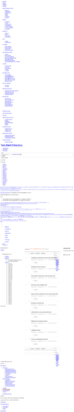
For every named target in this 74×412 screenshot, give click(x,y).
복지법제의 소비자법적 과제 (37, 303)
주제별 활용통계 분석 (9, 76)
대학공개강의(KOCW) (9, 369)
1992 (10, 302)
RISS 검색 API (8, 98)
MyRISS (4, 3)
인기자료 (7, 86)
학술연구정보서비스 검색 (8, 8)
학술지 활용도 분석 (9, 77)
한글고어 (4, 167)
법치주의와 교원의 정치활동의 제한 (39, 284)
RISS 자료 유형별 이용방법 (10, 57)
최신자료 (7, 85)
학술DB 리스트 (8, 129)
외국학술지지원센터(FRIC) (10, 371)
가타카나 (4, 165)
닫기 (1, 221)
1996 (10, 298)
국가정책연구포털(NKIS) (15, 259)
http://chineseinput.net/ (4, 192)
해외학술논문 (8, 12)
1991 (10, 304)
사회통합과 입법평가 (35, 330)
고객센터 (4, 4)
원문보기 (35, 262)
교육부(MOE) (8, 379)
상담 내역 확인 (8, 68)
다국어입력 (5, 150)
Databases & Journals (7, 126)
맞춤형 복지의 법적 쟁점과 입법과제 (39, 321)
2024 (11, 266)
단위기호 (4, 181)
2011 (10, 281)
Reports (6, 124)
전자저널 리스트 (8, 128)
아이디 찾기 (7, 35)
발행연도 (7, 262)
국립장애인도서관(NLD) (10, 381)
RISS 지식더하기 (8, 47)
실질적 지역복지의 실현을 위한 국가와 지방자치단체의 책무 (44, 294)
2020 (10, 270)
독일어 (4, 171)
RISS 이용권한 (8, 55)
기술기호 (4, 176)
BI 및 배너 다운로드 (9, 50)
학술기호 (4, 175)
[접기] (63, 252)
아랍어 (4, 184)
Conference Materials (9, 122)
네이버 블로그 (6, 406)
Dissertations (7, 121)
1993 (10, 301)
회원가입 (4, 1)
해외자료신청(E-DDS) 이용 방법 (11, 90)
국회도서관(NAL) (8, 383)
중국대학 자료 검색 (9, 94)
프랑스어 (4, 170)
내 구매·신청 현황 (8, 26)
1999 (10, 294)
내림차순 (55, 255)
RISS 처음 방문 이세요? (7, 52)
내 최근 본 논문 (8, 24)
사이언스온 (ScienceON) (10, 385)
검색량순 (7, 256)
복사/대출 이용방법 (9, 59)
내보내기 (32, 253)
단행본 (6, 15)
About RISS (5, 44)
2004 (10, 289)
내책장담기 (38, 253)
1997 (10, 297)
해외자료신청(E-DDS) (7, 88)
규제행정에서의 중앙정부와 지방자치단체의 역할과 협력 (43, 257)
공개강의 (7, 17)
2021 (10, 269)
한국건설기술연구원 (13, 261)
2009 (10, 283)
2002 (10, 291)
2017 (10, 274)
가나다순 (7, 257)
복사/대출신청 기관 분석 (10, 79)
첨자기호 (4, 177)
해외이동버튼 (3, 410)
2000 (10, 293)
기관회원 (7, 375)
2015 (10, 276)
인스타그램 (5, 407)
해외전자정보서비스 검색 (8, 117)
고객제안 (7, 69)
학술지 (6, 14)
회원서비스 (5, 31)
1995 (10, 299)
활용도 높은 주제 (8, 81)
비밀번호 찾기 (8, 36)
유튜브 (4, 408)
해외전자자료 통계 (6, 139)
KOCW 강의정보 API (9, 99)
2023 (10, 267)
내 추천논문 (7, 21)
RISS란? (6, 54)
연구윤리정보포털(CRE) (10, 384)
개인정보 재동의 (6, 390)
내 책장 (6, 22)
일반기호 (4, 182)
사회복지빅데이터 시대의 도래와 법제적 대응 (41, 312)
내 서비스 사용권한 (9, 27)
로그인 (4, 2)
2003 (10, 290)
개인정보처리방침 (6, 389)
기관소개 (4, 391)
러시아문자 (5, 179)
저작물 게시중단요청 (7, 393)
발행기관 (7, 258)
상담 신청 (7, 67)
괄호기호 (4, 173)
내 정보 (6, 41)
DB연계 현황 (7, 48)
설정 (4, 39)
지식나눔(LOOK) (8, 376)
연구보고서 (7, 16)
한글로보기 (43, 253)
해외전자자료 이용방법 (10, 60)
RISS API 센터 (5, 96)
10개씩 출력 (56, 352)
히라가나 (4, 164)
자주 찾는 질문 (8, 65)
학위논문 (7, 10)
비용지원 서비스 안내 (9, 91)
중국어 (4, 166)
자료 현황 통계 (8, 74)
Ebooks (6, 120)
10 (29, 338)
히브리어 (4, 172)
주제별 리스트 (8, 131)
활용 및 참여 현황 (8, 105)
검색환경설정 (8, 42)
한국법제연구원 (34, 259)
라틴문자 (4, 178)
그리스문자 (5, 169)
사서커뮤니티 (8, 373)
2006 (10, 286)
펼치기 (13, 305)
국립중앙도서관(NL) (9, 382)
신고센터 (7, 70)
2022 (10, 268)
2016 (10, 275)
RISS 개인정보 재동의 (7, 113)
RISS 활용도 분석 (6, 72)
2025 (11, 264)
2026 (10, 263)
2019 (10, 271)
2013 (10, 278)
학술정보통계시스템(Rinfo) (10, 370)
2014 (10, 277)
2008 (10, 284)
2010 (10, 282)
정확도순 (55, 253)
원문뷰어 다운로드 (6, 111)
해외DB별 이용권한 (9, 136)
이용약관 (4, 388)
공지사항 (4, 115)
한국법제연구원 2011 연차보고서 (38, 266)
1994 (10, 300)
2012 (10, 279)
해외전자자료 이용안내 (7, 133)
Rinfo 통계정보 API (9, 102)
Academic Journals (8, 119)
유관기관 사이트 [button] (6, 378)
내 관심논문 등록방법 (9, 56)
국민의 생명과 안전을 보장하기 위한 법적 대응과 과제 (43, 275)
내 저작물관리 (8, 25)
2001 (10, 292)
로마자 (4, 183)
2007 (10, 285)
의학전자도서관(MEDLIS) (10, 377)
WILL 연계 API (8, 101)
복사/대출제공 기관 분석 (10, 78)
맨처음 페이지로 (26, 354)
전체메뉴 (4, 6)
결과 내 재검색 (5, 157)
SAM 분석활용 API (9, 104)
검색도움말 (5, 149)
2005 (10, 287)
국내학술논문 (8, 11)
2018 (10, 272)
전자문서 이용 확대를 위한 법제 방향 (39, 339)
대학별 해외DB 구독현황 (10, 137)
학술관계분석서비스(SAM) (10, 372)
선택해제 (2, 250)
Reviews (6, 123)
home (4, 243)
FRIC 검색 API (8, 103)
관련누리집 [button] (5, 367)
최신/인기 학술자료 (7, 83)
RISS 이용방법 (8, 46)
